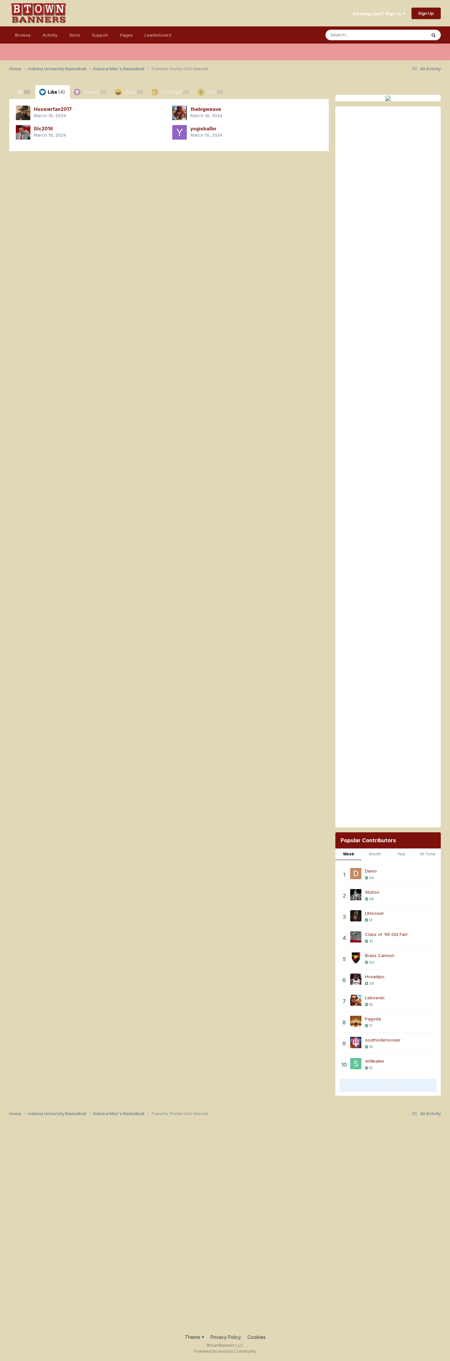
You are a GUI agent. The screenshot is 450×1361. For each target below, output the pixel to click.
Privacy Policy (226, 1337)
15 (370, 1068)
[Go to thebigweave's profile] (179, 113)
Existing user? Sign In (378, 13)
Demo (371, 871)
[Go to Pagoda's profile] (355, 1021)
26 (371, 983)
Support (100, 35)
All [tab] (23, 92)
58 (371, 899)
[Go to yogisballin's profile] (179, 132)
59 (371, 878)
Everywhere (405, 34)
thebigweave (205, 109)
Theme (193, 1337)
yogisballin (203, 128)
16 (370, 1047)
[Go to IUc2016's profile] (23, 132)
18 (370, 1004)
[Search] (433, 35)
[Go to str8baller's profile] (355, 1063)
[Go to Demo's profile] (355, 873)
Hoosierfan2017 (53, 109)
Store (74, 35)
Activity (49, 35)
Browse (23, 35)
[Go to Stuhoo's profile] (355, 894)
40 (371, 962)
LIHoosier (374, 913)
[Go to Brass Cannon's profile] (355, 958)
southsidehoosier (383, 1040)
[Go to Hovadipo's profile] (355, 979)
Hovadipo (374, 976)
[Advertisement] (388, 360)
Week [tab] (348, 853)
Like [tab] (56, 92)
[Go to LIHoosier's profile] (355, 915)
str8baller (374, 1061)
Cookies (256, 1337)
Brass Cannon (379, 955)
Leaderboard (158, 35)
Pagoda (373, 1018)
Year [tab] (401, 853)
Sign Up (426, 13)
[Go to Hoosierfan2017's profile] (23, 113)
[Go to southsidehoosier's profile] (355, 1042)
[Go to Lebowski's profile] (355, 1000)
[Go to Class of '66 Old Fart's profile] (355, 937)
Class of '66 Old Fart (386, 934)
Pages (126, 35)
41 (370, 941)
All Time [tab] (428, 853)
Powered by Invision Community (225, 1351)
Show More (388, 1085)
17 (370, 1025)
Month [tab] (375, 853)
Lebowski (374, 997)
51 (370, 920)
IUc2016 (43, 128)
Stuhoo (372, 892)
